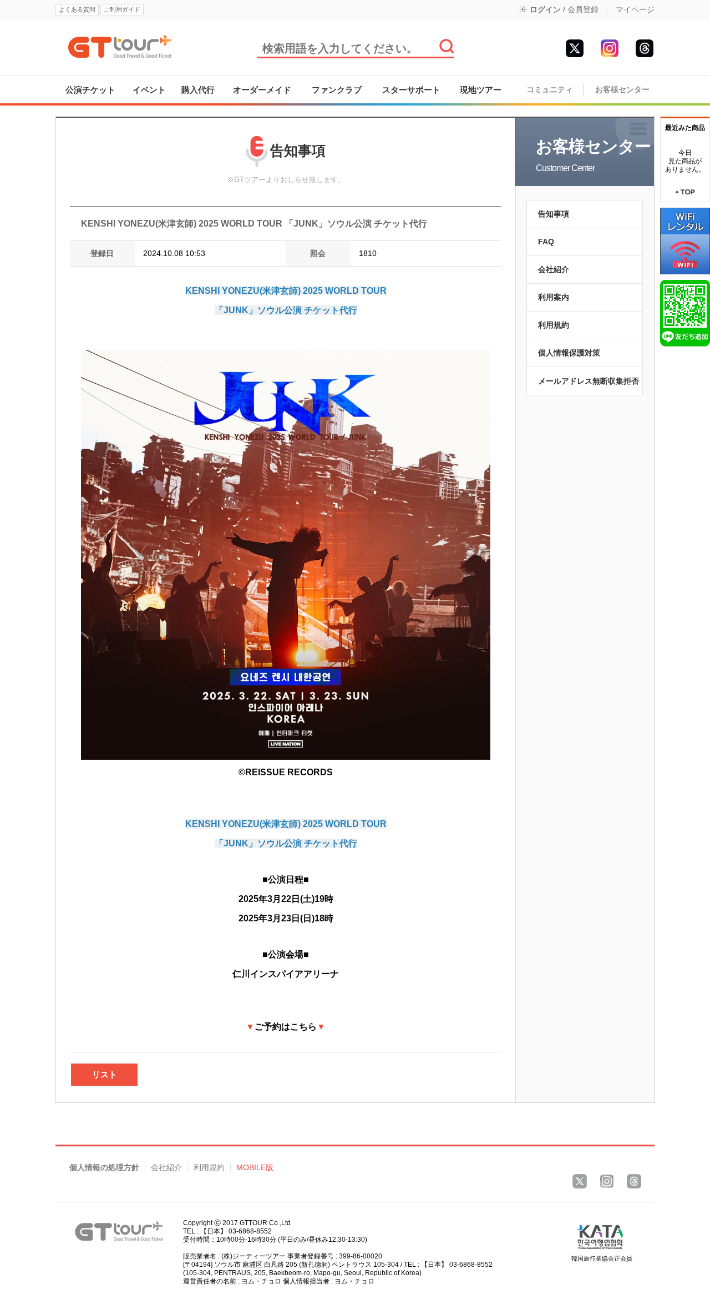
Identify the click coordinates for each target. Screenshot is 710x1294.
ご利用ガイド (122, 9)
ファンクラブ (337, 90)
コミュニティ (549, 90)
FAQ (546, 241)
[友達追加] (685, 313)
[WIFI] (685, 240)
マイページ (635, 9)
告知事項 (553, 213)
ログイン (545, 9)
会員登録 (583, 9)
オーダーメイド (262, 90)
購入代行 (198, 90)
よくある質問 (77, 9)
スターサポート (411, 90)
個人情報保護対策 (569, 352)
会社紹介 (553, 269)
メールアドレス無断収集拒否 (588, 381)
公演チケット (90, 90)
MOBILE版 (254, 1167)
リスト (104, 1074)
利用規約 (553, 324)
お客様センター (622, 90)
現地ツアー (480, 90)
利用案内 (553, 297)
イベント (149, 90)
